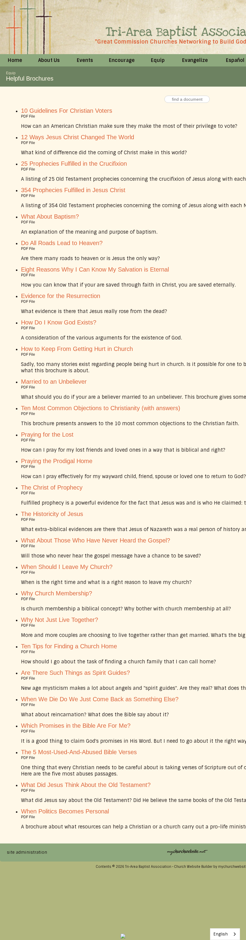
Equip (11, 73)
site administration (27, 852)
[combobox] (225, 934)
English (220, 934)
